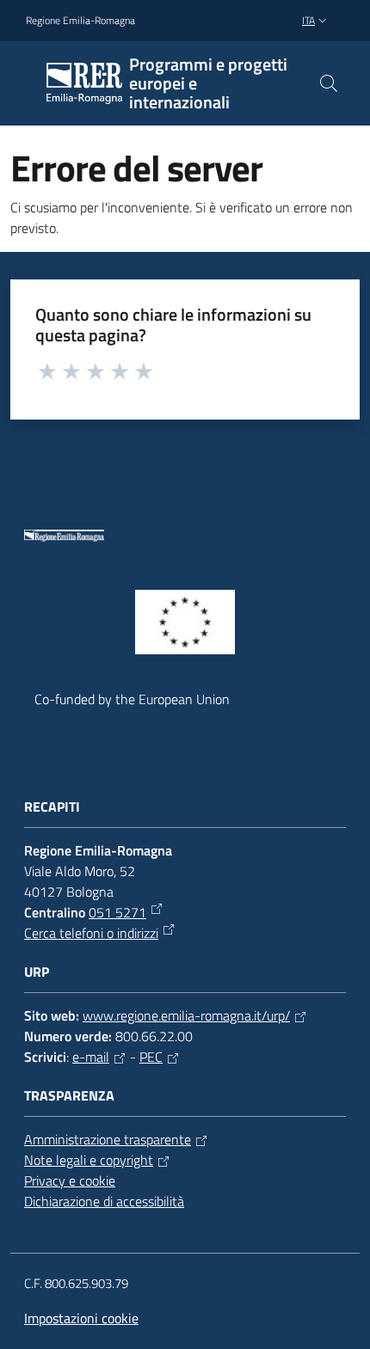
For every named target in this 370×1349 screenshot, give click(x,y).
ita (308, 20)
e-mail (90, 1056)
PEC (151, 1056)
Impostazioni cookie (81, 1318)
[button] (328, 83)
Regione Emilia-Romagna (80, 20)
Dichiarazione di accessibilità (104, 1201)
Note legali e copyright (88, 1160)
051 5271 (117, 912)
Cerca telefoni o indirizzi (91, 933)
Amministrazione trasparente (107, 1139)
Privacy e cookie (69, 1180)
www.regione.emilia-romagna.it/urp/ (186, 1015)
